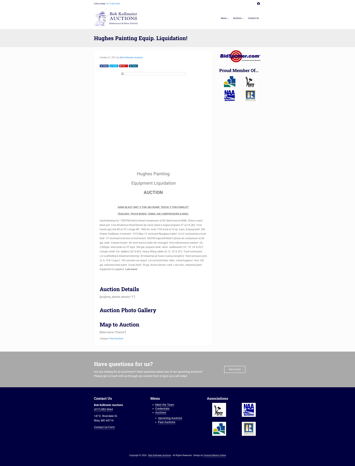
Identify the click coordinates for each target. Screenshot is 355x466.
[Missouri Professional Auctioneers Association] (250, 81)
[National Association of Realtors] (250, 95)
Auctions (160, 412)
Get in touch (235, 369)
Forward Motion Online (215, 455)
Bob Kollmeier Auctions (159, 455)
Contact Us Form (104, 427)
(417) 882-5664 (113, 4)
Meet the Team (164, 404)
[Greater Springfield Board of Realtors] (229, 81)
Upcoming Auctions (170, 418)
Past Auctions (116, 338)
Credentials (162, 408)
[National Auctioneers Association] (229, 95)
